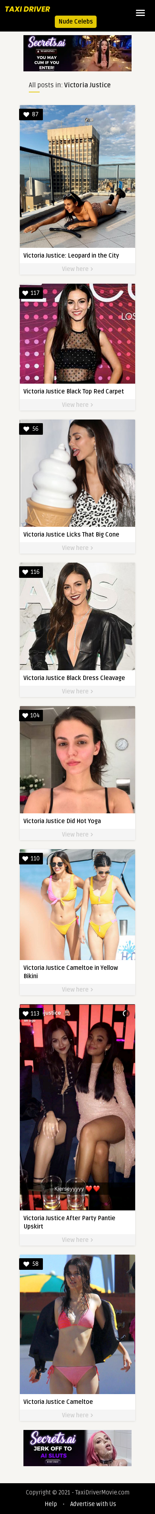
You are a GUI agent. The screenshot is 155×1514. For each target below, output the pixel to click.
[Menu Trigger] (140, 12)
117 (35, 293)
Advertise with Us (93, 1504)
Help (51, 1504)
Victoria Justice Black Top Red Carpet (73, 391)
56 (35, 429)
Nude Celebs (75, 21)
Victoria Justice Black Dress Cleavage (74, 678)
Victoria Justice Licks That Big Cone (71, 534)
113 (35, 1013)
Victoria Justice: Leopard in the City (71, 255)
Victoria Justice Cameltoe (58, 1402)
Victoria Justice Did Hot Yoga (62, 821)
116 (35, 572)
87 (35, 114)
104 (35, 715)
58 (35, 1264)
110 (35, 858)
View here (76, 269)
